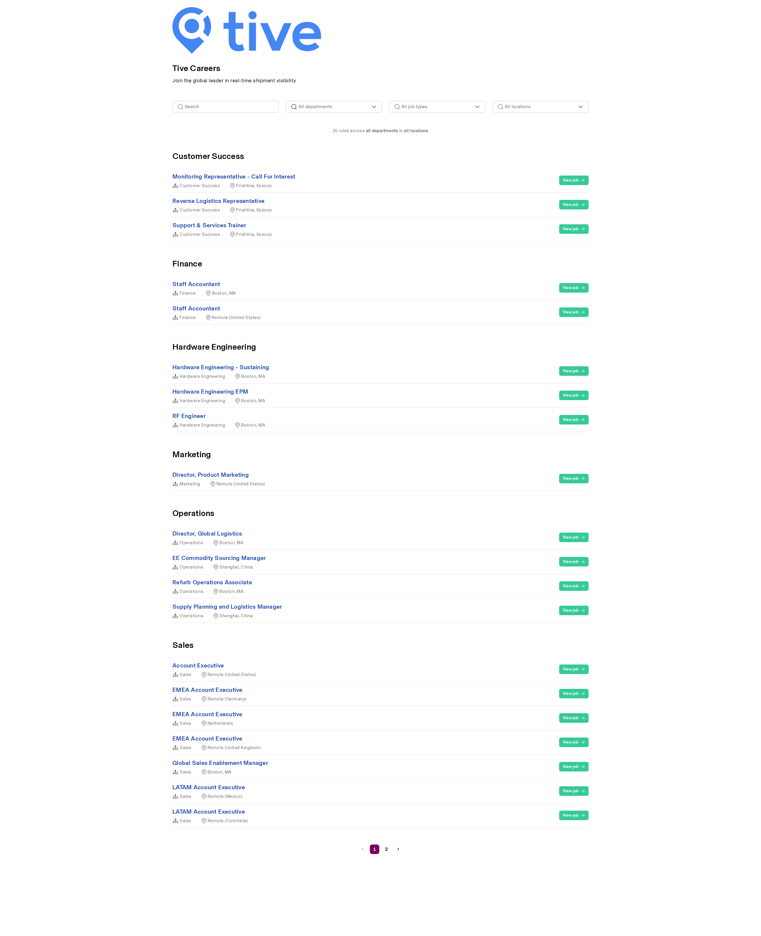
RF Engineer (189, 415)
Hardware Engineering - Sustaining (220, 367)
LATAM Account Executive (208, 787)
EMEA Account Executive (207, 689)
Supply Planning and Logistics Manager (227, 606)
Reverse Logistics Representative (218, 200)
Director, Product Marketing (210, 474)
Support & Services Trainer (209, 225)
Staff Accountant (196, 284)
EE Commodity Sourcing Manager (219, 557)
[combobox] (334, 106)
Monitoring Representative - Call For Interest (233, 176)
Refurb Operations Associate (212, 582)
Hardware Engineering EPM (210, 391)
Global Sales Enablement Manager (220, 762)
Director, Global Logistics (207, 533)
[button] (398, 849)
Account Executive (198, 665)
